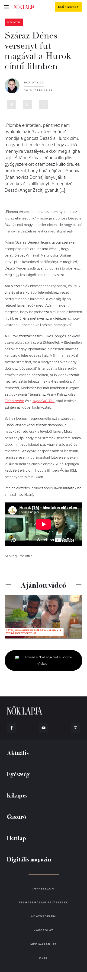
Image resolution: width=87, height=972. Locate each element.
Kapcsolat (44, 930)
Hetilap (16, 837)
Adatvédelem (43, 916)
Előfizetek (68, 7)
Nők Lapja (24, 6)
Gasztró (16, 816)
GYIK (43, 958)
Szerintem (13, 22)
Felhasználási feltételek (43, 902)
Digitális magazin (29, 859)
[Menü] (6, 7)
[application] (43, 616)
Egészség (18, 773)
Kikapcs (17, 795)
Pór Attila (34, 82)
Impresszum (43, 888)
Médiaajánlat (43, 944)
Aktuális (18, 752)
